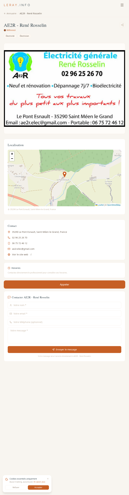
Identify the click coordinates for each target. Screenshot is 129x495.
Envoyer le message (66, 349)
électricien (24, 36)
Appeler (64, 284)
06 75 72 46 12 (19, 243)
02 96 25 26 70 (19, 237)
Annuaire (11, 13)
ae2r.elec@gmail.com (23, 248)
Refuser (16, 487)
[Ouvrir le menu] (122, 5)
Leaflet (100, 204)
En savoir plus (39, 482)
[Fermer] (48, 479)
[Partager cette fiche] (122, 25)
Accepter (38, 487)
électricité (10, 36)
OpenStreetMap (114, 204)
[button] (65, 174)
